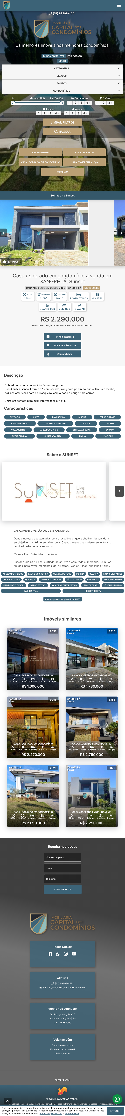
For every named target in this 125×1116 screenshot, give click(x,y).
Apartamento (40, 152)
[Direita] (121, 233)
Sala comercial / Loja (84, 162)
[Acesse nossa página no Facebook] (50, 954)
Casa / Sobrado (84, 152)
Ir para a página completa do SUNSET (62, 599)
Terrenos (62, 172)
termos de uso (72, 1113)
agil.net (74, 1099)
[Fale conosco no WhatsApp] (58, 954)
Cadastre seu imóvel (62, 1045)
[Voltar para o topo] (8, 1101)
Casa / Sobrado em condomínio (40, 162)
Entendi (115, 1110)
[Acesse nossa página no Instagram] (66, 954)
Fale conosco (62, 1053)
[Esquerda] (3, 233)
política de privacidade (50, 1113)
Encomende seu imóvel (62, 1049)
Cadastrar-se (62, 889)
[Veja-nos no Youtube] (74, 954)
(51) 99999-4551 (64, 13)
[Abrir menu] (119, 5)
